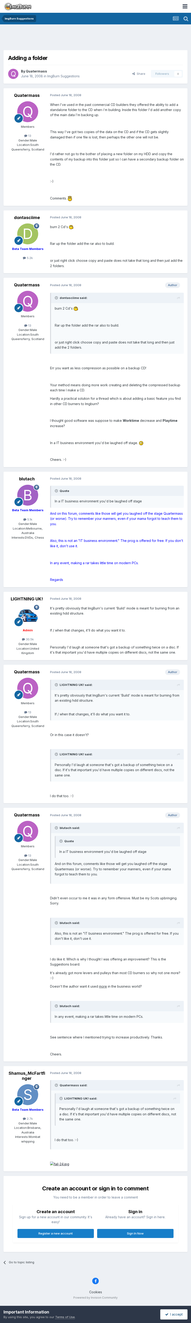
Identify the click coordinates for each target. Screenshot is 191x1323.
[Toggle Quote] (57, 298)
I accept (175, 1314)
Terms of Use (65, 1317)
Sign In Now (135, 1233)
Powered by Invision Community (95, 1297)
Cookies (95, 1292)
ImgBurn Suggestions (63, 76)
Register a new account (55, 1233)
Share (140, 73)
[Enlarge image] (70, 198)
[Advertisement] (95, 38)
